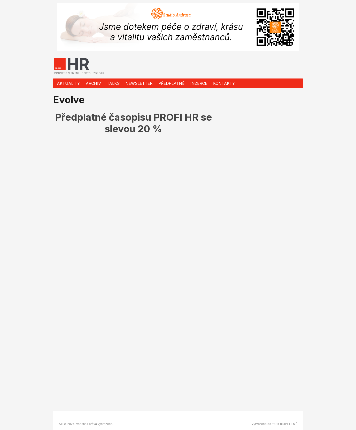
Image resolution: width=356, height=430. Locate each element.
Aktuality (68, 83)
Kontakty (224, 83)
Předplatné (171, 83)
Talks (113, 83)
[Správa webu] (284, 424)
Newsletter (139, 83)
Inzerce (198, 83)
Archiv (93, 83)
